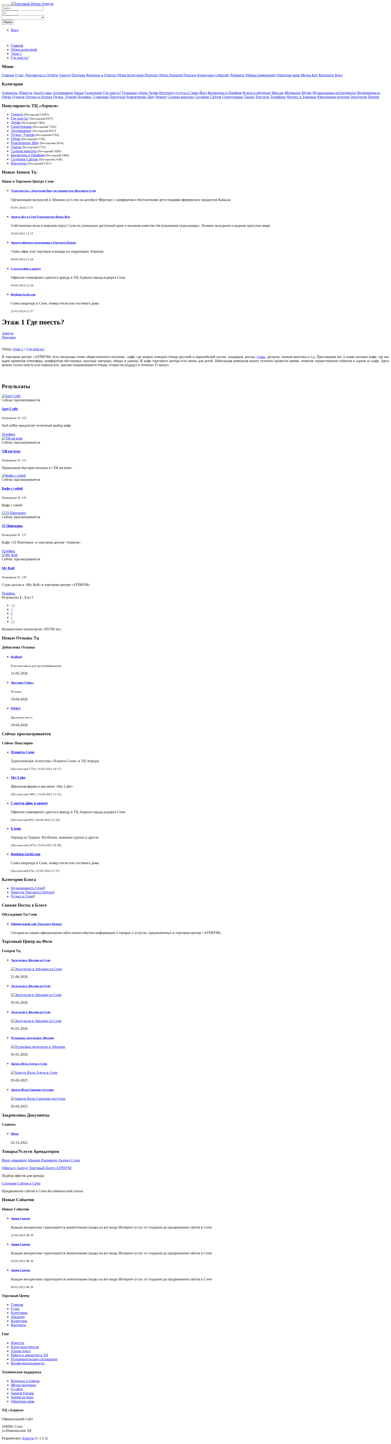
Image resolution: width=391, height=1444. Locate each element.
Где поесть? (112, 93)
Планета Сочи (22, 752)
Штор (15, 1133)
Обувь (6, 97)
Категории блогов (25, 1347)
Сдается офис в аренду (26, 268)
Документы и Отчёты (41, 75)
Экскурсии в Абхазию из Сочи (30, 960)
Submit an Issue (22, 1397)
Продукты (118, 97)
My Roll (8, 568)
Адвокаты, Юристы (17, 93)
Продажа (78, 75)
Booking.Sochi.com (23, 294)
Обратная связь (288, 75)
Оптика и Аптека (38, 97)
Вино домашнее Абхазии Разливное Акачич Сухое (41, 1160)
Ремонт (161, 97)
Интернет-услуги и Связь (178, 93)
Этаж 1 (17, 349)
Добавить (237, 75)
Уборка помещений (260, 75)
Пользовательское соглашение (34, 1359)
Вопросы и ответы (25, 1381)
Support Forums (22, 1393)
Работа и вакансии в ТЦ (29, 1355)
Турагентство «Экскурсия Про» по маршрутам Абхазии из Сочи (53, 190)
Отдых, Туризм (64, 97)
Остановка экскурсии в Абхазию (32, 1038)
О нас (19, 75)
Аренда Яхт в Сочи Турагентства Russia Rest (40, 216)
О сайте (17, 1389)
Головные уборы (135, 93)
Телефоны (278, 97)
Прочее (373, 97)
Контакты (326, 75)
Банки (79, 93)
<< (13, 605)
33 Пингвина (12, 526)
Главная (17, 45)
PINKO (15, 708)
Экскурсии (358, 97)
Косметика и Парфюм (225, 93)
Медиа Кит (309, 75)
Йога (203, 93)
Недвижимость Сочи (27, 888)
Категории (19, 1313)
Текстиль (262, 97)
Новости (17, 1343)
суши (261, 357)
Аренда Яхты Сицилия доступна (32, 1089)
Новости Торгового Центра (32, 892)
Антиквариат (63, 93)
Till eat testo (11, 451)
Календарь (19, 1321)
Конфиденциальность (27, 1363)
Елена (16, 828)
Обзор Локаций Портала (177, 75)
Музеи (307, 93)
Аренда (65, 75)
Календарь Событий (213, 75)
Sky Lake (18, 777)
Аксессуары (42, 93)
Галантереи (93, 93)
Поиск (8, 22)
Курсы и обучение (257, 93)
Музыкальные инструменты (334, 93)
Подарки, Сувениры (93, 97)
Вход (15, 30)
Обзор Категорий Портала (137, 75)
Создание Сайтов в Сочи (21, 1183)
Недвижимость (368, 93)
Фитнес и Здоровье (301, 97)
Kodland (16, 656)
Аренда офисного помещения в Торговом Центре (43, 242)
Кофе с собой (12, 488)
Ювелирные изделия (333, 97)
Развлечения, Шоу (140, 97)
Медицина (292, 93)
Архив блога (21, 1351)
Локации (18, 1317)
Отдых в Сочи (22, 896)
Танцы (249, 97)
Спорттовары (232, 97)
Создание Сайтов (207, 97)
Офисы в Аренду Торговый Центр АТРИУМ (36, 1168)
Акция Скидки (20, 1218)
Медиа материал (23, 1385)
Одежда (18, 97)
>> (13, 621)
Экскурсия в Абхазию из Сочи (30, 986)
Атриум (28, 1438)
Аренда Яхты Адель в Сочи (29, 1063)
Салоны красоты (180, 97)
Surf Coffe (10, 409)
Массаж (278, 93)
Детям (153, 93)
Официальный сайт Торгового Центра (36, 924)
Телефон (9, 434)
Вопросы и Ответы (101, 75)
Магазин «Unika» (22, 682)
